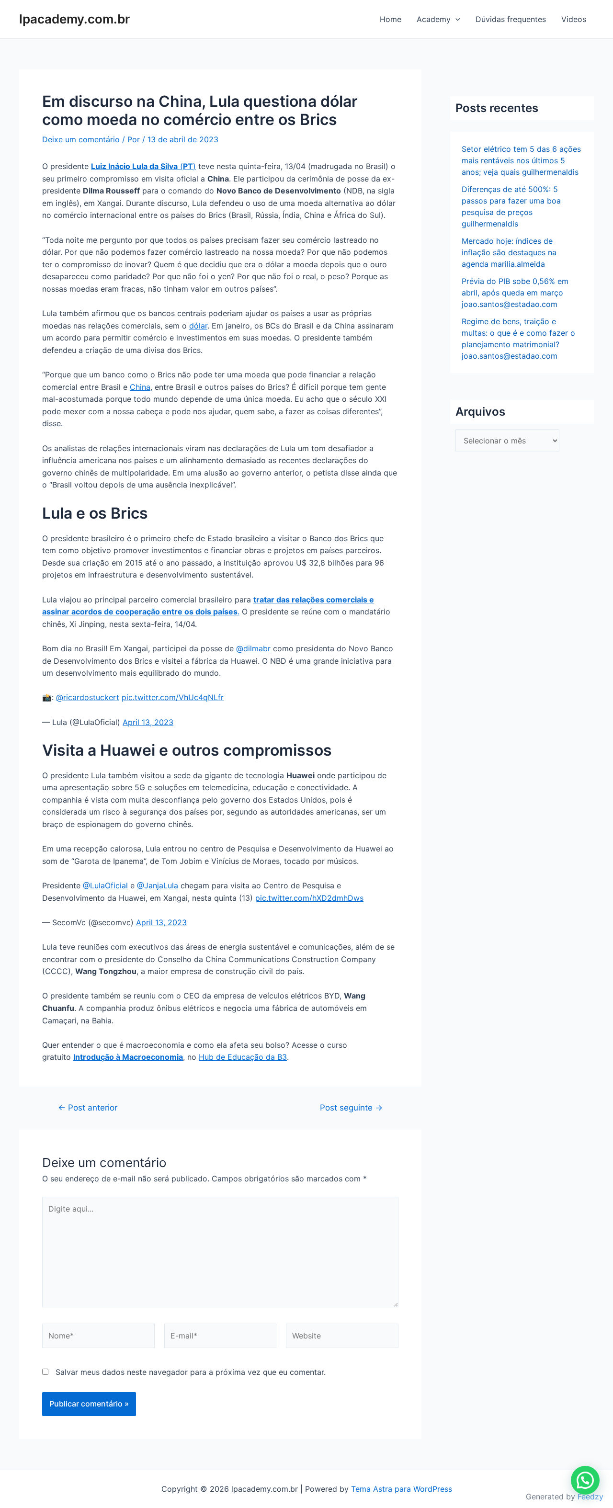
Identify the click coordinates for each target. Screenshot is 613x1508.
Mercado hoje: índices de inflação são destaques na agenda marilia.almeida (509, 252)
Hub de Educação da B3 (243, 1057)
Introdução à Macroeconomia (128, 1057)
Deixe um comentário (81, 139)
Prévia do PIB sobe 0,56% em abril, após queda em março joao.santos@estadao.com (515, 292)
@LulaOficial (105, 885)
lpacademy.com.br (74, 18)
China (140, 387)
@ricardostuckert (87, 697)
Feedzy (590, 1496)
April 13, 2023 (148, 722)
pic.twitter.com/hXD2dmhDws (309, 898)
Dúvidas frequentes (511, 19)
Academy (434, 19)
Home (390, 19)
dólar (198, 325)
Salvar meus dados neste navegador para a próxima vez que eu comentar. (191, 1372)
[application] (455, 19)
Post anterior (87, 1107)
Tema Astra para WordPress (401, 1489)
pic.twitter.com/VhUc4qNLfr (173, 697)
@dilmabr (253, 648)
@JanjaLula (157, 885)
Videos (573, 19)
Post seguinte (351, 1107)
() (143, 166)
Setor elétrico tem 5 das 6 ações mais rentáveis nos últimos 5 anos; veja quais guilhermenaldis (521, 160)
